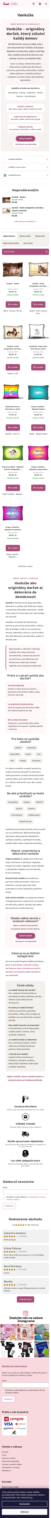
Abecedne (28, 243)
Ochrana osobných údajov (12, 1464)
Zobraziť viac (25, 1299)
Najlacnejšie (25, 236)
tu (31, 1497)
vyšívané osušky (30, 965)
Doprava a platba (8, 1458)
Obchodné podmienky (10, 1461)
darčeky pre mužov (31, 968)
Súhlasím (24, 1512)
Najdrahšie (40, 236)
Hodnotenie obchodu (25, 1219)
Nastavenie (24, 1504)
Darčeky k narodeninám (26, 144)
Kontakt (5, 1452)
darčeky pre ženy (13, 968)
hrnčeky (18, 965)
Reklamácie (6, 1470)
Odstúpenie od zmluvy (11, 1467)
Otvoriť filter (9, 252)
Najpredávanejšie (11, 243)
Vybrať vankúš (25, 138)
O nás (4, 1455)
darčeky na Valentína (15, 971)
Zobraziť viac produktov (24, 221)
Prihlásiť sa (9, 1206)
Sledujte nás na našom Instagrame (26, 1319)
